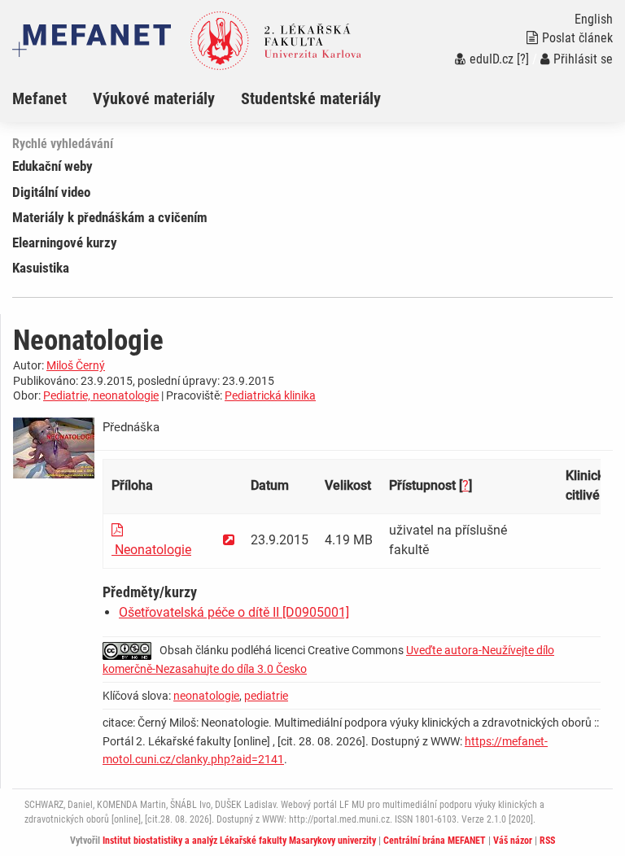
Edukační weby (52, 166)
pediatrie (266, 695)
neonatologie (206, 695)
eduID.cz (492, 59)
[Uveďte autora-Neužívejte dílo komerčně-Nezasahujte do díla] (131, 650)
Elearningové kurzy (64, 242)
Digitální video (51, 192)
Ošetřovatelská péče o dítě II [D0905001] (234, 612)
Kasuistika (40, 268)
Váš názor (512, 840)
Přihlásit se (583, 59)
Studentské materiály (311, 98)
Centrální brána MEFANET (434, 840)
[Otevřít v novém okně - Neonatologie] (228, 540)
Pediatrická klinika (270, 395)
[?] (523, 59)
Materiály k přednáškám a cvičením (110, 217)
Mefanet (39, 98)
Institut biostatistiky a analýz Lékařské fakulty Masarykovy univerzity (239, 840)
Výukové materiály (154, 98)
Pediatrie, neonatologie (101, 395)
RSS (547, 840)
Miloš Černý (75, 365)
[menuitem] (52, 98)
